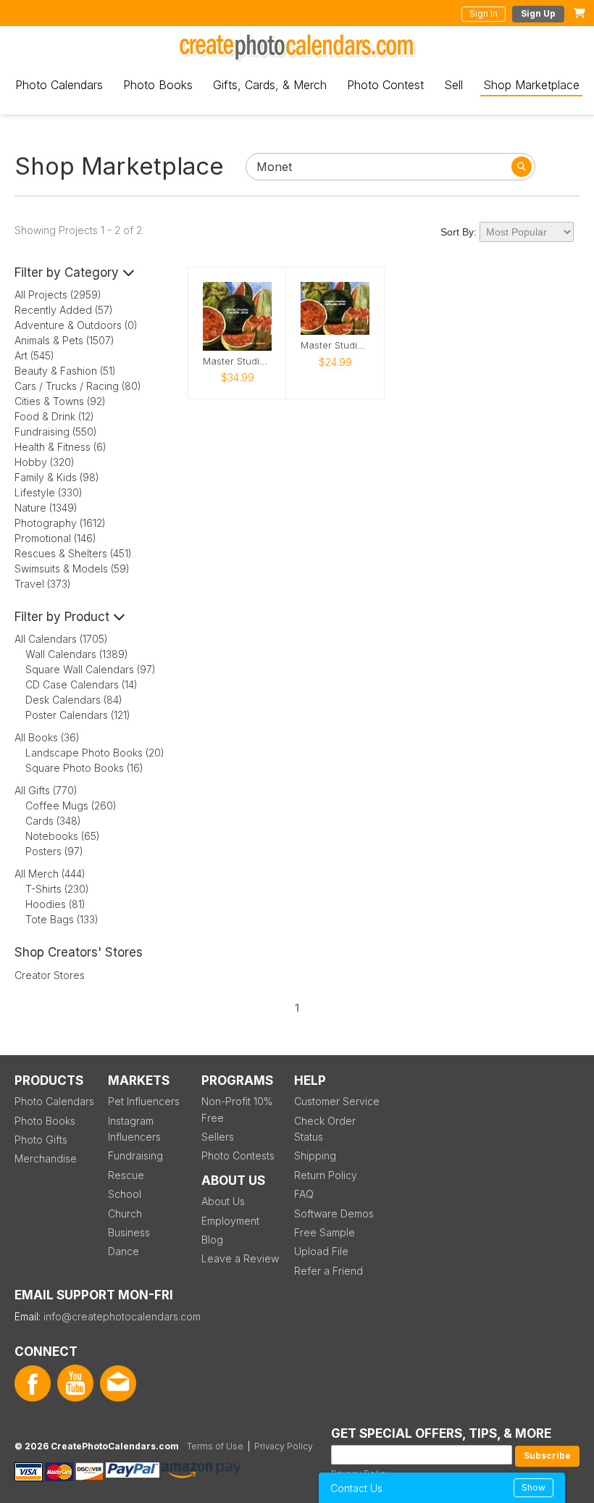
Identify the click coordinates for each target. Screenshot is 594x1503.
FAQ (304, 1194)
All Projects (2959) (57, 294)
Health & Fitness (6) (60, 447)
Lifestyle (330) (48, 492)
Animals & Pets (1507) (64, 340)
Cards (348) (53, 821)
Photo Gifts (40, 1139)
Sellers (217, 1137)
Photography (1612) (60, 523)
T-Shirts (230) (57, 889)
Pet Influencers (144, 1101)
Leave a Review (240, 1258)
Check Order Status (325, 1129)
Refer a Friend (328, 1271)
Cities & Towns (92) (60, 401)
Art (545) (34, 355)
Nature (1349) (46, 507)
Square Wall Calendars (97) (90, 669)
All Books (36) (47, 737)
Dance (123, 1251)
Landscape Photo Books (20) (94, 752)
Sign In (483, 13)
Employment (230, 1221)
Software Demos (334, 1213)
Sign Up (538, 13)
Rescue (126, 1175)
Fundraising (135, 1155)
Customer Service (337, 1101)
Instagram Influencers (134, 1129)
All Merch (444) (49, 873)
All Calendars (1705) (61, 639)
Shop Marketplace (531, 85)
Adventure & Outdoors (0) (76, 325)
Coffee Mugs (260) (71, 805)
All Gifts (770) (46, 790)
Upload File (321, 1251)
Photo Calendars (59, 85)
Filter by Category (68, 272)
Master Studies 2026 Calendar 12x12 (237, 361)
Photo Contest (385, 85)
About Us (223, 1201)
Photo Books (158, 85)
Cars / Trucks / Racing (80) (77, 386)
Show (533, 1487)
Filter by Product (63, 616)
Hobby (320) (44, 462)
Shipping (315, 1155)
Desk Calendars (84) (73, 700)
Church (125, 1213)
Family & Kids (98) (56, 477)
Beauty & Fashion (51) (65, 371)
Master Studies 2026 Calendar (335, 345)
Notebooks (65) (62, 836)
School (124, 1194)
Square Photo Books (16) (84, 768)
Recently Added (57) (63, 310)
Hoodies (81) (55, 904)
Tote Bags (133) (62, 919)
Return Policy (325, 1175)
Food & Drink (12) (54, 416)
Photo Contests (238, 1155)
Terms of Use (215, 1446)
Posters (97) (54, 851)
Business (129, 1232)
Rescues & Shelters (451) (73, 553)
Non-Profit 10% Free (236, 1109)
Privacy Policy (283, 1446)
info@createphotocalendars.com (122, 1316)
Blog (212, 1239)
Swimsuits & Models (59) (72, 568)
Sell (453, 85)
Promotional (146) (55, 538)
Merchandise (45, 1158)
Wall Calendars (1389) (76, 654)
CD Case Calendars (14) (81, 684)
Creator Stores (49, 975)
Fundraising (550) (55, 431)
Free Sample (324, 1232)
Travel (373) (42, 584)
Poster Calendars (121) (77, 715)
